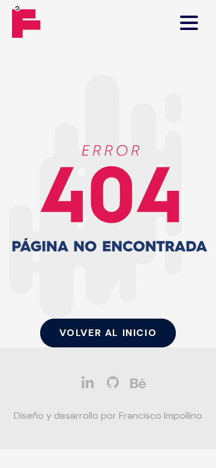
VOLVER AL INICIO (108, 332)
